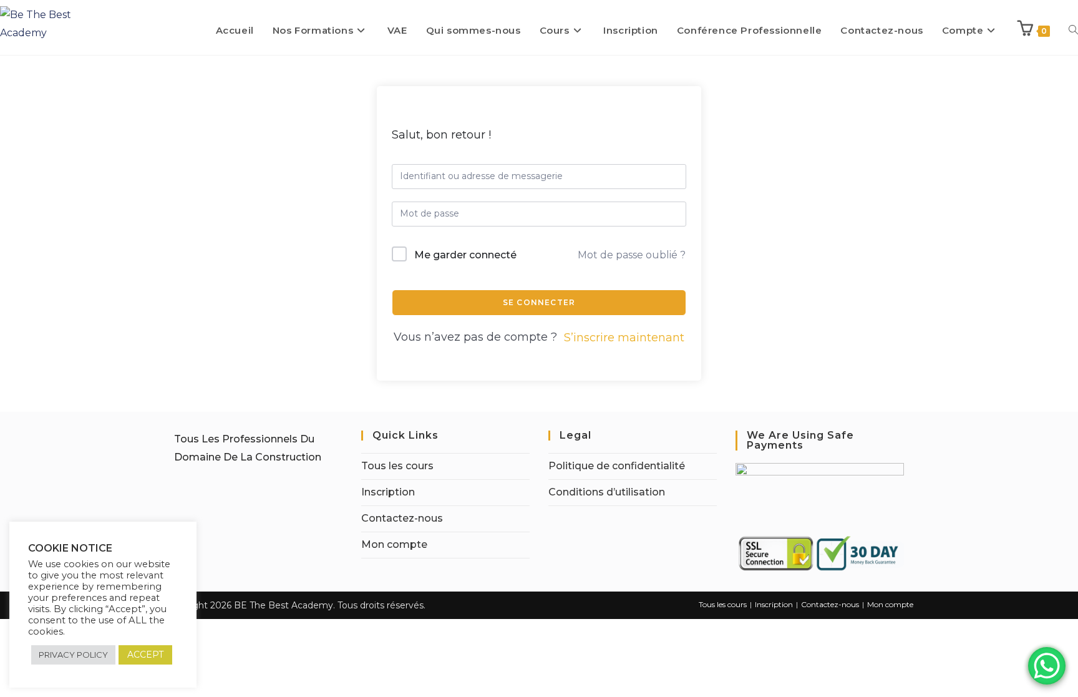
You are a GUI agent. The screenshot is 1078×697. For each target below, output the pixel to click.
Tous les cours (397, 466)
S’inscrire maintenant (624, 337)
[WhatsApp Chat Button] (1047, 666)
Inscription (388, 492)
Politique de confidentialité (616, 466)
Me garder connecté (465, 255)
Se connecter (539, 302)
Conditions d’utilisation (606, 492)
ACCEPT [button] (145, 654)
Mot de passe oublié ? (632, 255)
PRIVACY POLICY (73, 655)
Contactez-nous (402, 518)
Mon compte (394, 544)
